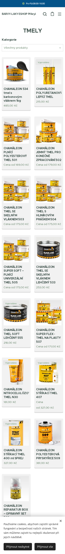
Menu (59, 14)
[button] (45, 13)
